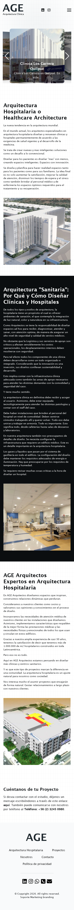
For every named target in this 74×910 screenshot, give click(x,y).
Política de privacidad (37, 864)
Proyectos (58, 850)
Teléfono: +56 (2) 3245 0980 (44, 809)
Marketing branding (42, 897)
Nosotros (26, 857)
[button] (6, 56)
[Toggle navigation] (69, 10)
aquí (6, 805)
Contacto (48, 857)
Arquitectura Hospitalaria (26, 850)
